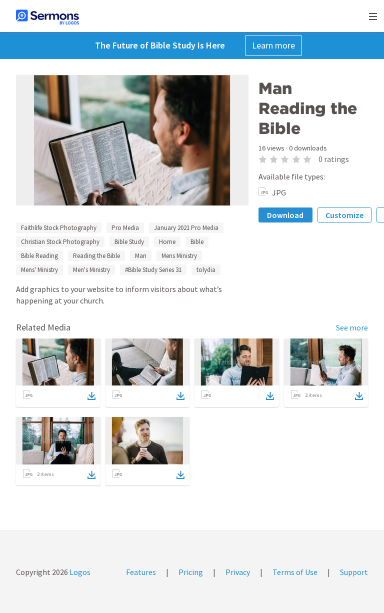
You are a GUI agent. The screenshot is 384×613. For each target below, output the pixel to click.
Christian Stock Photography (60, 242)
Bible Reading (39, 256)
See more (352, 327)
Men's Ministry (91, 270)
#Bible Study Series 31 (153, 270)
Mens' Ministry (39, 270)
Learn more (273, 45)
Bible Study (129, 242)
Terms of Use (295, 572)
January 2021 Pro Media (186, 228)
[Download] (92, 396)
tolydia (206, 270)
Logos (79, 572)
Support (354, 572)
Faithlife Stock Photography (58, 228)
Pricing (190, 572)
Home (167, 242)
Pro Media (125, 228)
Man (140, 256)
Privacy (238, 572)
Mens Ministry (179, 256)
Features (141, 572)
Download (285, 215)
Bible (197, 242)
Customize (345, 215)
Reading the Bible (96, 256)
